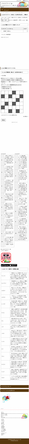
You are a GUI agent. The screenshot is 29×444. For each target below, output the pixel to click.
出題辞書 (2, 425)
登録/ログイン (26, 0)
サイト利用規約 (3, 430)
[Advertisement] (14, 52)
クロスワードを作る (4, 415)
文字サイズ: (3, 84)
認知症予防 (3, 431)
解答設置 (2, 423)
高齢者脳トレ (3, 433)
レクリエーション (4, 432)
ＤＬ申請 (2, 422)
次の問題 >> (25, 116)
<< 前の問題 (3, 75)
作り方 (2, 416)
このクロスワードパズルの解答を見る (9, 115)
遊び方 (2, 434)
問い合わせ (3, 424)
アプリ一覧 (3, 417)
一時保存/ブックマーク (6, 86)
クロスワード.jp (6, 3)
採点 (3, 120)
